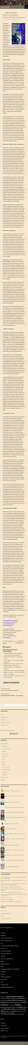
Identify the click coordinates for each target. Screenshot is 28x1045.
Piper (2, 1011)
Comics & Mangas (6, 748)
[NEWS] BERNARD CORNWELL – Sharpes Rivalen (12, 694)
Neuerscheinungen (6, 769)
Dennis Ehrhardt (10, 998)
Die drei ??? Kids (4, 1000)
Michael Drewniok (15, 19)
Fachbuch (4, 751)
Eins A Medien (19, 1000)
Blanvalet (19, 996)
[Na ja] (9, 642)
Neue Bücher (4, 719)
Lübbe (5, 1009)
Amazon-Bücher (4, 743)
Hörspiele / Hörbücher (6, 953)
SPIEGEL (3, 779)
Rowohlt (15, 1011)
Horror (3, 759)
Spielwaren (4, 772)
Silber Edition (3, 1012)
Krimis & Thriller (6, 767)
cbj (6, 998)
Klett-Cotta (15, 1007)
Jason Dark (3, 1007)
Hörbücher (4, 756)
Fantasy (18, 1002)
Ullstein (22, 1014)
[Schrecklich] (8, 642)
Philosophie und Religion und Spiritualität (10, 969)
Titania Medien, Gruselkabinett (7, 1014)
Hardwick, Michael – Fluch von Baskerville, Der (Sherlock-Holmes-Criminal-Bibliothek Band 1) (13, 884)
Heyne (17, 1004)
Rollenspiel (3, 971)
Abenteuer (3, 932)
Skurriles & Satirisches (6, 976)
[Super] (14, 642)
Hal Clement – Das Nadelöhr (7, 899)
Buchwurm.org (5, 7)
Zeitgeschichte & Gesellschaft (7, 987)
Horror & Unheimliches (6, 951)
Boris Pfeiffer (3, 998)
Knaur (20, 1007)
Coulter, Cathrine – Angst (6, 897)
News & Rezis (4, 910)
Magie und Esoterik (5, 964)
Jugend (3, 761)
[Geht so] (11, 642)
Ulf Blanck (19, 1014)
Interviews (3, 956)
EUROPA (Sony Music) (11, 1002)
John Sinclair (9, 1007)
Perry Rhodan (22, 1009)
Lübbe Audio (11, 1009)
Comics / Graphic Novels (6, 938)
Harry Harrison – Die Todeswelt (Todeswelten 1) (11, 892)
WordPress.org (4, 1030)
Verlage (2, 916)
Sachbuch (3, 974)
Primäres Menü (26, 7)
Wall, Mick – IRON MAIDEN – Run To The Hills (11, 901)
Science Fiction (20, 1011)
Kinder (3, 764)
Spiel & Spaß (3, 979)
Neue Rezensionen (5, 717)
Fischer (24, 1002)
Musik (2, 966)
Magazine (3, 961)
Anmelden (3, 1023)
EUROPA (3, 1002)
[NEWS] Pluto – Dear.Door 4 (11, 665)
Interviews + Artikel (5, 722)
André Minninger (4, 996)
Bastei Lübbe (6, 682)
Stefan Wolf (8, 1012)
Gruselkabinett (11, 1005)
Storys (2, 982)
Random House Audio (9, 1011)
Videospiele (4, 774)
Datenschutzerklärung (6, 918)
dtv (14, 1000)
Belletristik (4, 746)
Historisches (3, 948)
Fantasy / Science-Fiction (11, 12)
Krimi (2, 1009)
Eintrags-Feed (4, 1025)
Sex (24, 1011)
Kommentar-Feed (5, 1028)
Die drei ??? (22, 998)
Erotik (24, 1000)
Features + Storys (4, 725)
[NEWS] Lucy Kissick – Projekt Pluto (13, 663)
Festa (21, 1002)
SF (25, 1011)
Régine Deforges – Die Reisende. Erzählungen (11, 887)
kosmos (25, 1007)
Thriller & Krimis (4, 984)
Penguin (16, 1009)
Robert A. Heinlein (15, 682)
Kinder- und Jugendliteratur (7, 958)
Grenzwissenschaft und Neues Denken (9, 945)
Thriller (12, 1012)
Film (2, 943)
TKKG (16, 1014)
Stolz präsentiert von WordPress (16, 1043)
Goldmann (4, 1005)
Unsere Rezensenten (5, 913)
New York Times (4, 777)
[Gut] (12, 642)
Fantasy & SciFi (5, 754)
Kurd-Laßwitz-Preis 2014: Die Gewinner (10, 689)
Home (2, 714)
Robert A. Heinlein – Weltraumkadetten (14, 670)
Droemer (9, 1000)
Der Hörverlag (16, 998)
